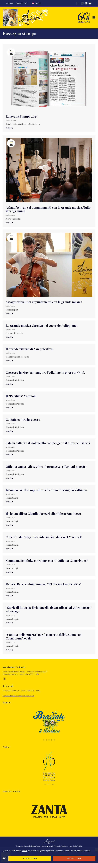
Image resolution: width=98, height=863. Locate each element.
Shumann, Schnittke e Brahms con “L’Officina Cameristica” (47, 560)
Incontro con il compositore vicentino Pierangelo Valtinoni (46, 490)
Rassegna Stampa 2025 (22, 116)
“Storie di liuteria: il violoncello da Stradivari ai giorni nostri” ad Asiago (49, 609)
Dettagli (8, 128)
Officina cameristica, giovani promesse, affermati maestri (46, 466)
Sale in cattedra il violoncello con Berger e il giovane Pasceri (48, 443)
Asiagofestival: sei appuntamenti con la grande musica (44, 302)
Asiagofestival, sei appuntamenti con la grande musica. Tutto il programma (48, 209)
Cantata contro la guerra (23, 419)
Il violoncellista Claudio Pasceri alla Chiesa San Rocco (43, 513)
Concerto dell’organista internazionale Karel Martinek (44, 537)
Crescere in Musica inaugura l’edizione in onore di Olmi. (45, 372)
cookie (24, 850)
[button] (44, 740)
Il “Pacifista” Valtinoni (21, 396)
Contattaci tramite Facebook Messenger (18, 695)
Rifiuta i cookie (74, 858)
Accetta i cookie (29, 858)
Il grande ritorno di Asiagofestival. (30, 349)
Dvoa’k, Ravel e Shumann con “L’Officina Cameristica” (43, 584)
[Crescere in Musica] (49, 781)
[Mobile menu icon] (93, 17)
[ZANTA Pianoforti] (49, 826)
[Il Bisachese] (49, 737)
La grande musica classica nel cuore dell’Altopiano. (41, 325)
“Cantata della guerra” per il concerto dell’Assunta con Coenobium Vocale (44, 636)
